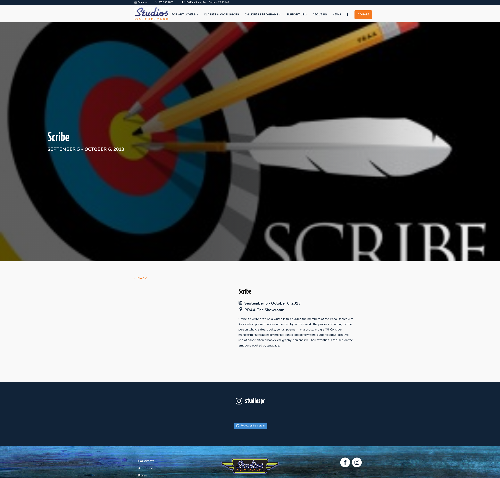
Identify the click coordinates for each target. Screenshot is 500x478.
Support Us (295, 14)
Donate (363, 14)
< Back (140, 278)
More (349, 14)
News (337, 14)
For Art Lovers (183, 14)
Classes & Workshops (221, 14)
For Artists (146, 461)
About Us (319, 14)
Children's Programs (261, 14)
